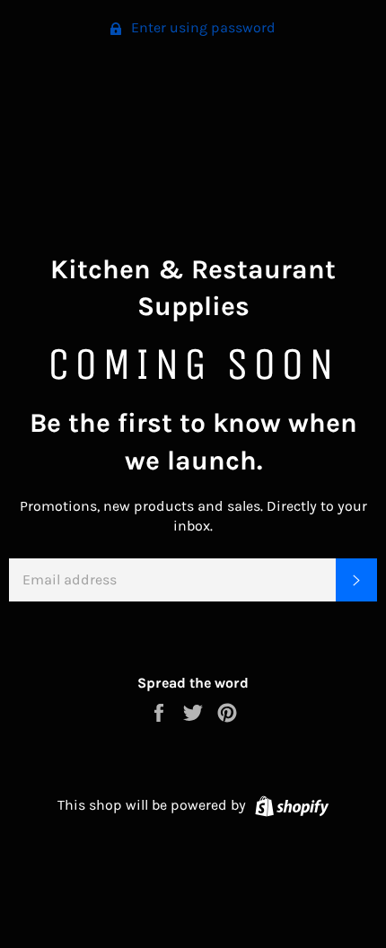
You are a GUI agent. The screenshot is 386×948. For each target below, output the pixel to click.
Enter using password (201, 27)
